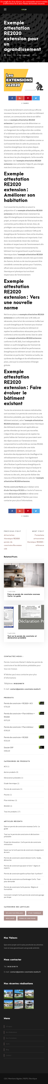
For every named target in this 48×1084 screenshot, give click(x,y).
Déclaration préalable (12, 778)
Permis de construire (12, 789)
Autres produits (10, 772)
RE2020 (7, 806)
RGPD (25, 1078)
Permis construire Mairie (13, 487)
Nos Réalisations (11, 1032)
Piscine (6, 795)
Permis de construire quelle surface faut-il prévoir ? (23, 873)
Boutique (33, 1078)
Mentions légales (15, 1078)
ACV (5, 766)
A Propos (9, 1026)
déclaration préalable (17, 493)
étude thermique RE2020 (14, 490)
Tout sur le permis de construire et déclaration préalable (22, 637)
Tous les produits (10, 811)
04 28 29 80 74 (19, 683)
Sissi (9, 55)
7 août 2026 (11, 592)
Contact (8, 1055)
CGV (5, 1078)
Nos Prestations (11, 1038)
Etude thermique (23, 55)
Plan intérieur (9, 800)
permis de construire (12, 497)
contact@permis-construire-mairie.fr (25, 689)
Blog (7, 1050)
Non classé (10, 918)
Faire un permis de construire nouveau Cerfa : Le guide (23, 595)
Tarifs (8, 1044)
